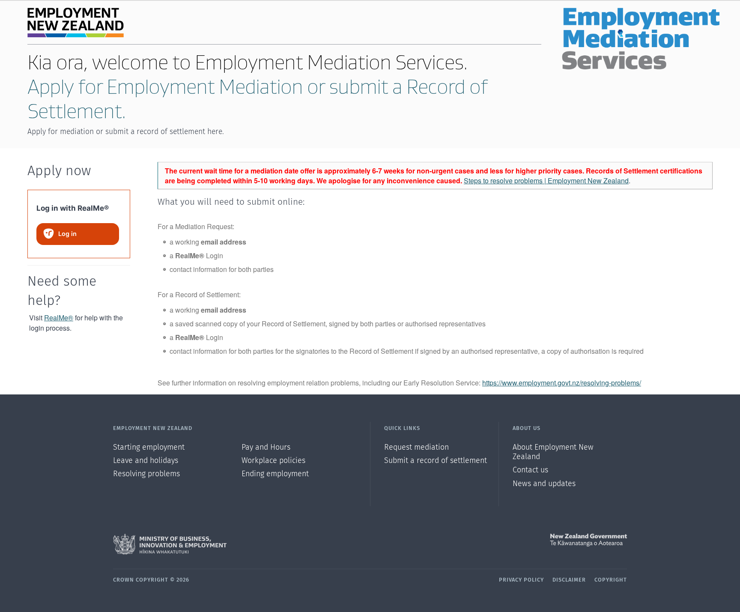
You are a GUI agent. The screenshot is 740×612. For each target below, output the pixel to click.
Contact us (530, 470)
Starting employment (149, 447)
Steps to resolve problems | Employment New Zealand (546, 180)
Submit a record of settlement (435, 461)
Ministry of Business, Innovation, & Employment (241, 544)
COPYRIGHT (610, 580)
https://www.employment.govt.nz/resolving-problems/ (561, 383)
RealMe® (58, 317)
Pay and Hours (266, 447)
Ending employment (275, 474)
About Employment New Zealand (553, 452)
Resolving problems (146, 474)
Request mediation (416, 447)
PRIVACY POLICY (521, 580)
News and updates (544, 484)
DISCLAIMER (569, 580)
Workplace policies (273, 461)
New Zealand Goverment (498, 540)
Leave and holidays (145, 461)
